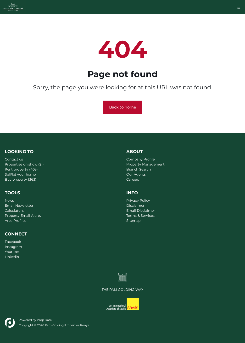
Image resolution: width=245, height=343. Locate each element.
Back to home (122, 107)
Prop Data (44, 320)
